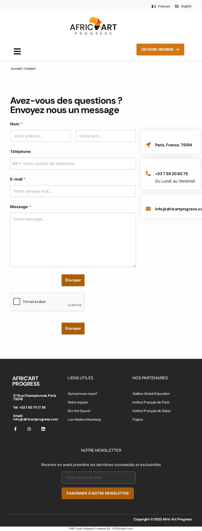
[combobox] (16, 163)
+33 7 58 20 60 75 (171, 173)
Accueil (16, 68)
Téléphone (20, 151)
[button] (17, 51)
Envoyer (73, 280)
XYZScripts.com (122, 528)
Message (20, 206)
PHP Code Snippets (81, 528)
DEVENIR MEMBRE (157, 49)
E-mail (17, 179)
